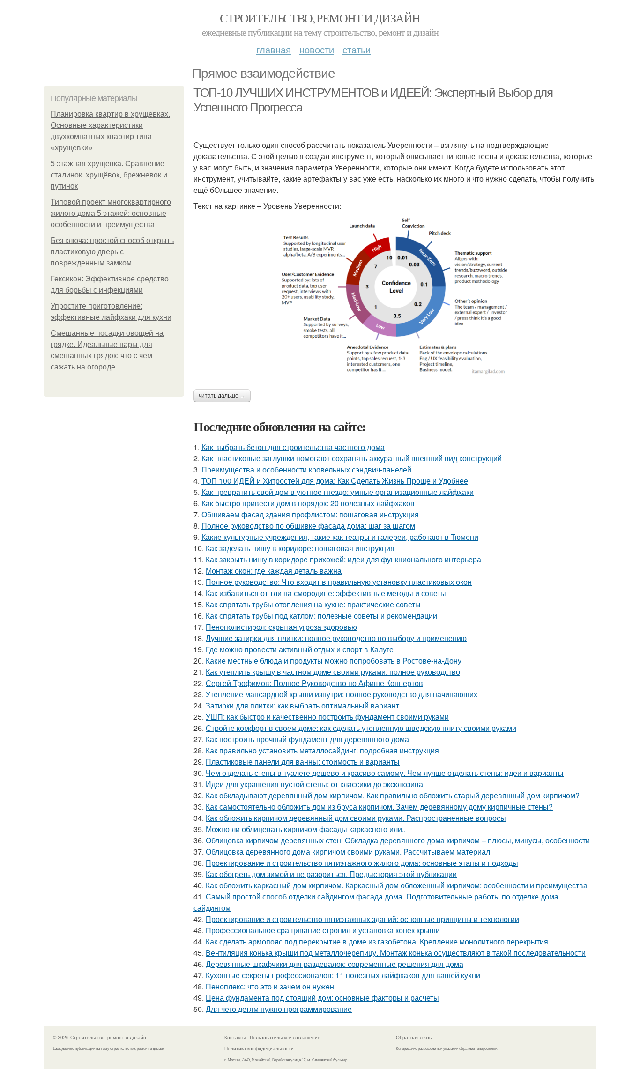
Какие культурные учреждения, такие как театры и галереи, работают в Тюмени (339, 536)
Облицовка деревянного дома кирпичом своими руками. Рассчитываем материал (348, 851)
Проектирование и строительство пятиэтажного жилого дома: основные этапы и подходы (362, 862)
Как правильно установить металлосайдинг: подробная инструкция (322, 750)
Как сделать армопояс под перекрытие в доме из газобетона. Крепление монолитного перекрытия (377, 941)
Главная (273, 49)
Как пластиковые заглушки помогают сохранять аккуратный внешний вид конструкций (351, 458)
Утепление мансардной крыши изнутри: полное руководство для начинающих (341, 694)
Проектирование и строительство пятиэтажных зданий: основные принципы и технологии (362, 919)
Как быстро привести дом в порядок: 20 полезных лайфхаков (308, 503)
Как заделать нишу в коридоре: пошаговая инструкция (300, 548)
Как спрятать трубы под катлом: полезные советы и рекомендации (321, 615)
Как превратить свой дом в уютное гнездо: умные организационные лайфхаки (337, 492)
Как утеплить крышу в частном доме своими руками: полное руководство (333, 671)
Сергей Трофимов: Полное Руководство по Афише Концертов (314, 683)
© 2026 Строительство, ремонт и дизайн (99, 1037)
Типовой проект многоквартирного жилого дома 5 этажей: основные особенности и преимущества (111, 213)
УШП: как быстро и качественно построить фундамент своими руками (327, 716)
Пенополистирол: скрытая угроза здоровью (281, 626)
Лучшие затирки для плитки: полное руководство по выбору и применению (336, 638)
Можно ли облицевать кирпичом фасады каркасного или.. (306, 829)
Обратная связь (414, 1037)
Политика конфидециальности (259, 1048)
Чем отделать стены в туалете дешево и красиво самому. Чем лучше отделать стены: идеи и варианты (385, 772)
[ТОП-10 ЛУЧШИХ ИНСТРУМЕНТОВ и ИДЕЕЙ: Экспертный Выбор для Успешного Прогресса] (394, 295)
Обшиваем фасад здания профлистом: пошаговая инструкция (310, 514)
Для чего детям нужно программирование (279, 1008)
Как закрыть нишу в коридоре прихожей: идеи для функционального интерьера (343, 559)
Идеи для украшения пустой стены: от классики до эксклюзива (314, 784)
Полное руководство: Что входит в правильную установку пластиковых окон (339, 581)
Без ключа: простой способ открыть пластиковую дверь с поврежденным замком (112, 251)
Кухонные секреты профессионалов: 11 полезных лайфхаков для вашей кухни (343, 975)
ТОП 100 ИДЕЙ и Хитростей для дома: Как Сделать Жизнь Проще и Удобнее (334, 480)
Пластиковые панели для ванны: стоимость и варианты (303, 761)
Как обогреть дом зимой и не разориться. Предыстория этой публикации (331, 874)
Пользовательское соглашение (285, 1037)
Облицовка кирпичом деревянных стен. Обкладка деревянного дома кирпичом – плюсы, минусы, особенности (398, 840)
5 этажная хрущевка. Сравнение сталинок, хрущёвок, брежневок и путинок (109, 175)
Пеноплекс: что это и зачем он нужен (270, 986)
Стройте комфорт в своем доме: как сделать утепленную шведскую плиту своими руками (361, 727)
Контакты (235, 1037)
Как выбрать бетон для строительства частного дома (293, 447)
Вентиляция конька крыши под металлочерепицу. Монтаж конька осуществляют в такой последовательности (396, 952)
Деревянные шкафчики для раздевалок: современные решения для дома (334, 963)
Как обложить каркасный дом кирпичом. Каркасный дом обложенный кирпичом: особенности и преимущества (397, 885)
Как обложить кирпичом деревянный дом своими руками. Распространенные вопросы (356, 817)
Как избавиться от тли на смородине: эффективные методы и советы (326, 593)
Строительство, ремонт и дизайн (320, 18)
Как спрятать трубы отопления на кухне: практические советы (313, 604)
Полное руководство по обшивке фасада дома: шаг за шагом (308, 525)
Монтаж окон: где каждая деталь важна (274, 570)
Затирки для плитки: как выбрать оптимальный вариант (302, 705)
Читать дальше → (222, 395)
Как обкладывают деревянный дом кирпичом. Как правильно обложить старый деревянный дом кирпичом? (393, 795)
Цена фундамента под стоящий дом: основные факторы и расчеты (322, 997)
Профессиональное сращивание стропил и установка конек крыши (323, 930)
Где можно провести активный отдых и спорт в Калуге (300, 649)
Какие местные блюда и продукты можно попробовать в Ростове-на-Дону (333, 660)
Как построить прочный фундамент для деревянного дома (307, 739)
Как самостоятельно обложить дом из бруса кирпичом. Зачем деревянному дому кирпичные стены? (379, 806)
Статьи (356, 49)
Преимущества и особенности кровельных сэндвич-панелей (306, 469)
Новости (316, 49)
